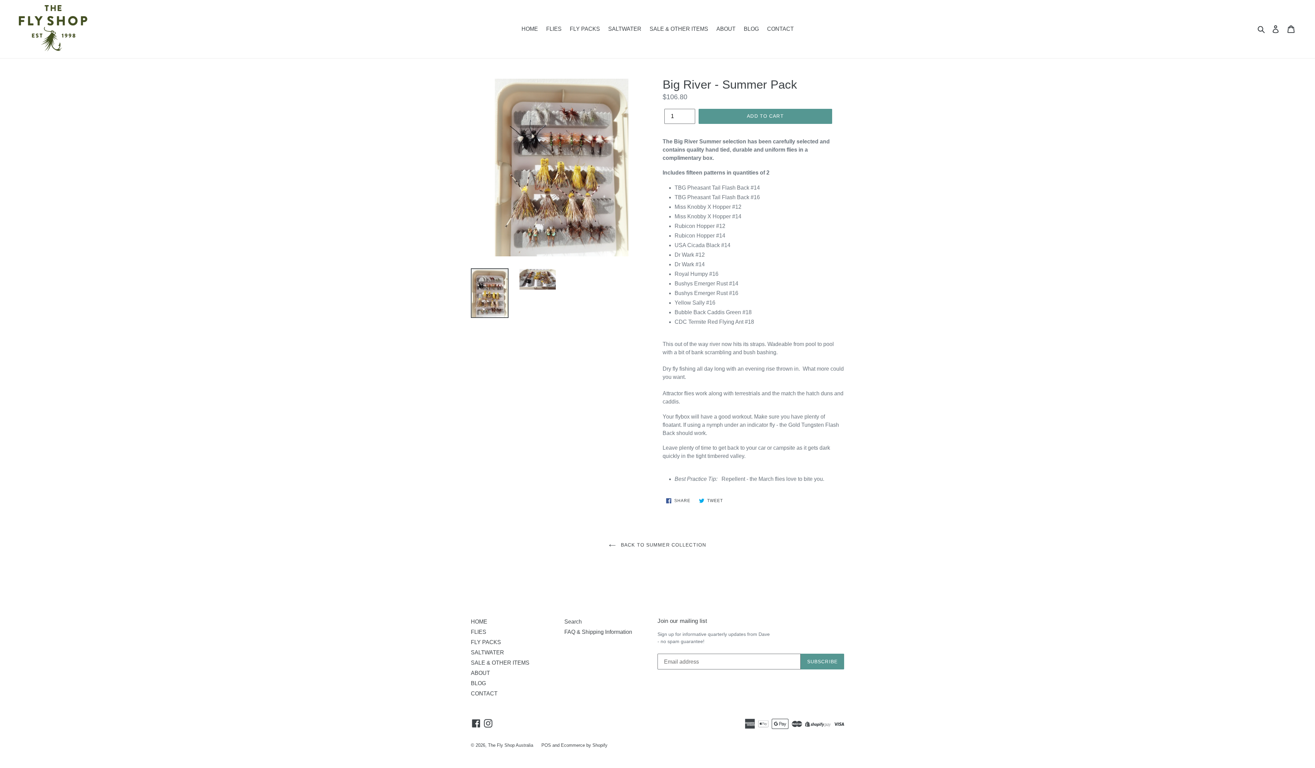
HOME (530, 29)
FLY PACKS (585, 29)
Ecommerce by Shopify (584, 745)
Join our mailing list (682, 621)
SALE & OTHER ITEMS (679, 29)
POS (546, 745)
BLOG (751, 29)
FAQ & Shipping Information (598, 632)
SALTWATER (624, 29)
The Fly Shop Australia (510, 745)
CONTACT (780, 29)
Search (573, 622)
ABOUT (726, 29)
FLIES (554, 29)
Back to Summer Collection (662, 545)
